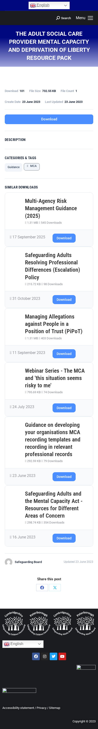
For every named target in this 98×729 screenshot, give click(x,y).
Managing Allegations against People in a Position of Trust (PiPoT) (54, 324)
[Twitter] (53, 656)
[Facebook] (42, 587)
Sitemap (54, 708)
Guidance (14, 167)
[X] (55, 587)
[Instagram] (45, 656)
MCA (32, 166)
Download (49, 119)
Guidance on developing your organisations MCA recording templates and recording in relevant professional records (52, 440)
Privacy (41, 708)
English (42, 5)
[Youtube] (62, 656)
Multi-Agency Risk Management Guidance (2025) (51, 208)
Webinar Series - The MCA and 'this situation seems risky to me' (55, 378)
